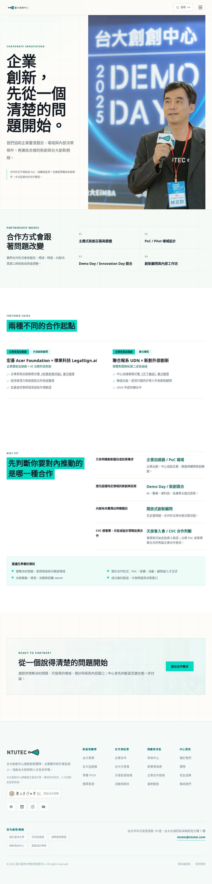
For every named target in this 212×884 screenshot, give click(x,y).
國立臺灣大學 (16, 837)
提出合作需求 (179, 666)
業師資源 (88, 784)
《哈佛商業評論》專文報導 (57, 374)
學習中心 (153, 758)
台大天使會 (122, 766)
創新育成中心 (16, 845)
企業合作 (120, 758)
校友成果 (185, 775)
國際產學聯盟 (59, 837)
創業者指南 (154, 766)
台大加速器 (90, 766)
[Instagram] (32, 806)
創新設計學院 (39, 845)
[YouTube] (43, 806)
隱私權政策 (184, 864)
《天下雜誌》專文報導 (154, 374)
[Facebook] (11, 806)
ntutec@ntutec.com (191, 837)
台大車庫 (88, 758)
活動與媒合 (122, 784)
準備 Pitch (89, 775)
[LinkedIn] (21, 806)
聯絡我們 (185, 784)
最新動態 (153, 784)
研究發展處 (38, 837)
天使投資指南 (123, 775)
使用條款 (200, 864)
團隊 (183, 766)
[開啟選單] (200, 7)
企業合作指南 (156, 775)
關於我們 (185, 758)
